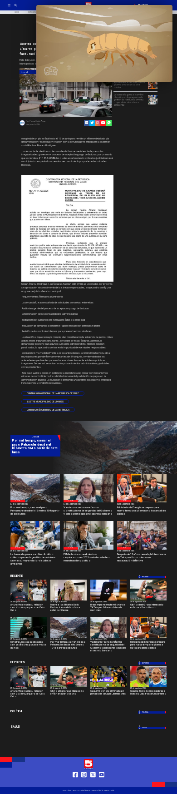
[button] (52, 393)
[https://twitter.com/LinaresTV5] (93, 783)
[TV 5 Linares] (16, 8)
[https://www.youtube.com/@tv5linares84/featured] (103, 122)
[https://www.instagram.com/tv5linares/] (97, 122)
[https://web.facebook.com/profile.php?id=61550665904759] (75, 783)
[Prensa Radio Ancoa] (22, 125)
